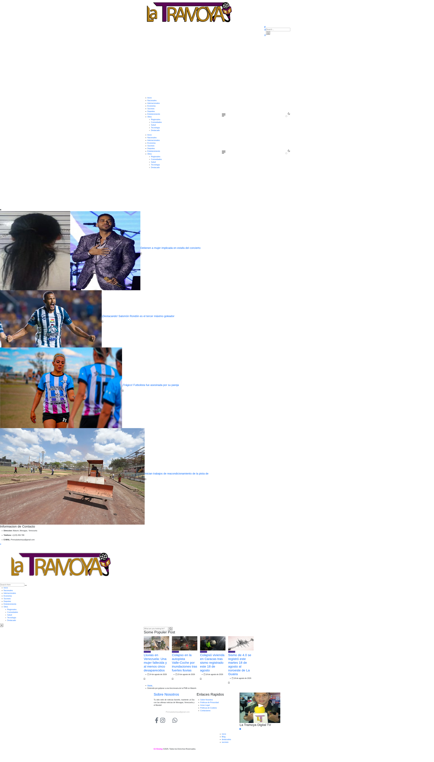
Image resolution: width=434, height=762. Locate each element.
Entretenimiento (153, 114)
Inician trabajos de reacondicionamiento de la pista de (176, 473)
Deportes (151, 111)
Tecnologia (155, 128)
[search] (26, 585)
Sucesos (150, 109)
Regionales (155, 119)
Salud (153, 125)
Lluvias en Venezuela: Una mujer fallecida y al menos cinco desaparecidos (155, 662)
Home (150, 685)
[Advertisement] (217, 79)
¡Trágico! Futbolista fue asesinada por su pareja (150, 384)
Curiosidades (156, 122)
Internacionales (153, 103)
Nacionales (152, 100)
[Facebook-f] (156, 720)
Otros (149, 117)
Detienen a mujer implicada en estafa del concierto (170, 247)
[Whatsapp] (175, 720)
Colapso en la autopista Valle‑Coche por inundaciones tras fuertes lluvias (184, 662)
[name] (189, 12)
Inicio (149, 98)
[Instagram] (162, 720)
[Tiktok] (169, 720)
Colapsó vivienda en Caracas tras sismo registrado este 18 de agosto (212, 662)
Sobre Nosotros (166, 694)
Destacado (155, 130)
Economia (151, 106)
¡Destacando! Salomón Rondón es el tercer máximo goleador (138, 316)
